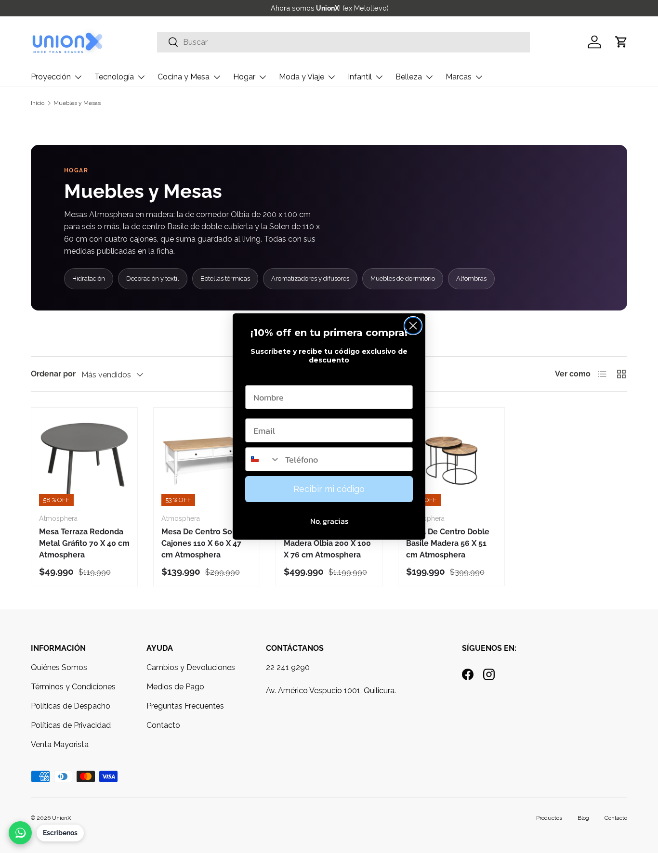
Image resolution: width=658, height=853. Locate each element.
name (256, 375)
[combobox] (263, 459)
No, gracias (329, 521)
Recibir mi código (329, 489)
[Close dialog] (413, 325)
